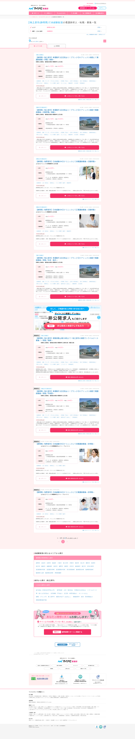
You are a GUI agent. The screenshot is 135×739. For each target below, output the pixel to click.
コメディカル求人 (39, 715)
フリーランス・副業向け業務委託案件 (52, 697)
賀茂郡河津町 (51, 569)
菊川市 (84, 566)
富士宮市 (65, 563)
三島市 (60, 563)
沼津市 (49, 563)
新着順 (58, 46)
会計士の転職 (76, 714)
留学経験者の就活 (38, 696)
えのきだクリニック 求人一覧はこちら (91, 199)
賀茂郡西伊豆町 (60, 569)
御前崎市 (77, 566)
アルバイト (84, 696)
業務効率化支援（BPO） (40, 720)
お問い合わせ (67, 668)
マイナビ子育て (56, 708)
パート (89, 696)
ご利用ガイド (49, 13)
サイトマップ (75, 665)
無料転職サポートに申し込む (87, 8)
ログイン (101, 7)
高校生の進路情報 (32, 702)
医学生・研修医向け (53, 696)
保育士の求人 (55, 715)
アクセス (40, 725)
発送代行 (48, 720)
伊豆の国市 (90, 566)
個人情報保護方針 (62, 725)
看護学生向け (45, 696)
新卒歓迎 (59, 590)
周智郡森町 (58, 573)
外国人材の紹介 (83, 715)
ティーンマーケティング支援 (69, 706)
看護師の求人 (32, 715)
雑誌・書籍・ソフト (95, 706)
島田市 (77, 563)
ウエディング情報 (33, 708)
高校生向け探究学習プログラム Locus (44, 702)
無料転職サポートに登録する (68, 632)
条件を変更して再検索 (68, 644)
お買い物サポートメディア (35, 709)
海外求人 (67, 696)
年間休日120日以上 (80, 590)
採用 (52, 725)
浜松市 (43, 563)
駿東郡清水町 (80, 569)
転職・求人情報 (61, 696)
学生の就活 (31, 696)
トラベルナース (92, 590)
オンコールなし (83, 593)
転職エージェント (60, 714)
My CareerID (83, 708)
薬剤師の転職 (97, 714)
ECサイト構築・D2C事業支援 (66, 708)
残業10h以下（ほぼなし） (64, 596)
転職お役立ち (101, 13)
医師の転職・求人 (47, 715)
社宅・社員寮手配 (63, 720)
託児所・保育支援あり (70, 593)
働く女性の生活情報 (86, 706)
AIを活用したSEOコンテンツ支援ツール (60, 709)
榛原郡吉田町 (49, 573)
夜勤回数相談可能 (41, 600)
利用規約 (51, 668)
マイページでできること (101, 3)
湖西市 (66, 566)
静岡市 (38, 563)
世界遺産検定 (40, 708)
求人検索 (75, 13)
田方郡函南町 (71, 569)
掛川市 (38, 566)
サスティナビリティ (47, 725)
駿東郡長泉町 (90, 569)
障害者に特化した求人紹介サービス (36, 697)
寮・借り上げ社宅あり (42, 593)
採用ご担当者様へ (90, 3)
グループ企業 (56, 725)
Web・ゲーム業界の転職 (38, 714)
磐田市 (88, 563)
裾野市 (61, 566)
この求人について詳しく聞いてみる (76, 96)
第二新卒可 (51, 596)
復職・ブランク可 (41, 596)
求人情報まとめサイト (33, 706)
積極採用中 (76, 596)
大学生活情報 (78, 706)
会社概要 (36, 725)
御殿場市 (49, 566)
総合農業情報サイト (48, 708)
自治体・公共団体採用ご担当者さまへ (44, 665)
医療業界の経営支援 (75, 715)
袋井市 (56, 566)
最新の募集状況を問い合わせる (75, 377)
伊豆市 (72, 566)
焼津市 (93, 563)
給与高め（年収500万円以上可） (46, 590)
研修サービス (31, 720)
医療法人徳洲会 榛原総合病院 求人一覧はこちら (89, 99)
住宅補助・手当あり (57, 593)
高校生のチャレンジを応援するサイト (55, 706)
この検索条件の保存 (93, 34)
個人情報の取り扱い (91, 665)
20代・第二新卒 (48, 714)
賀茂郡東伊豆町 (40, 569)
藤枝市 (43, 566)
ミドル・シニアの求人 (96, 696)
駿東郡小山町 (40, 573)
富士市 (83, 563)
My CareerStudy (77, 708)
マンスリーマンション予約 (46, 709)
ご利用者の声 (88, 13)
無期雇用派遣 (61, 715)
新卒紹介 (53, 714)
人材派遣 (30, 714)
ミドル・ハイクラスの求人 (76, 696)
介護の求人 (68, 715)
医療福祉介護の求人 (64, 697)
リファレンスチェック (72, 720)
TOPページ (36, 13)
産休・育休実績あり (87, 596)
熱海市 (54, 563)
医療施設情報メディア (92, 708)
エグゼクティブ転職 (69, 714)
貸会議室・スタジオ (55, 720)
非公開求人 (37, 41)
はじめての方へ (62, 13)
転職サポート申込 (83, 668)
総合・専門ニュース (42, 706)
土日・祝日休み (68, 590)
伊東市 (72, 563)
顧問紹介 (91, 714)
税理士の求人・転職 (84, 714)
